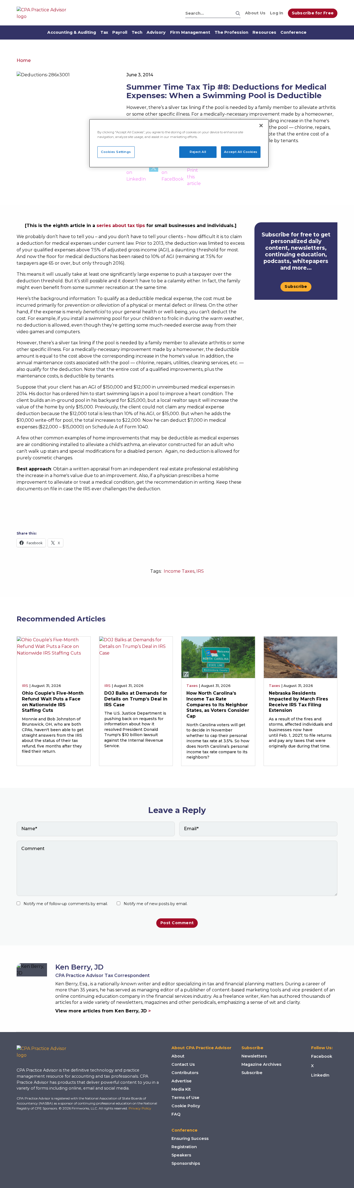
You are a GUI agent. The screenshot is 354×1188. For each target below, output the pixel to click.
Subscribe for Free (313, 13)
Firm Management (190, 32)
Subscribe (296, 286)
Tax (104, 32)
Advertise (181, 1080)
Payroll (119, 32)
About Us (255, 13)
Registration (184, 1146)
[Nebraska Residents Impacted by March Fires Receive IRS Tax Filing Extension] (300, 657)
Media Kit (181, 1089)
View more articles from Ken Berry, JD (103, 1011)
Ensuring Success (190, 1138)
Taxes (192, 685)
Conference (293, 32)
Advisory (156, 32)
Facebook (321, 1056)
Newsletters (254, 1056)
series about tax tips (121, 225)
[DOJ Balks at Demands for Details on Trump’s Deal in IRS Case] (136, 657)
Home (24, 60)
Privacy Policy (140, 1108)
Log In (276, 13)
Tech (137, 32)
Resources (264, 32)
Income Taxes (179, 571)
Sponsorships (185, 1163)
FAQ (175, 1114)
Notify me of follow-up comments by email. (66, 903)
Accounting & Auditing (71, 32)
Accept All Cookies (240, 152)
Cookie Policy (185, 1105)
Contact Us (183, 1064)
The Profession (232, 32)
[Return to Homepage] (46, 1052)
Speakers (181, 1155)
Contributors (184, 1072)
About (177, 1056)
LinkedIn (320, 1075)
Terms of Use (185, 1097)
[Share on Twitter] (153, 175)
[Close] (261, 125)
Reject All (198, 152)
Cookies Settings (116, 152)
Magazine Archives (261, 1064)
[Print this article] (194, 175)
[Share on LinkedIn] (136, 175)
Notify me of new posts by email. (156, 903)
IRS (200, 571)
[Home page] (44, 13)
